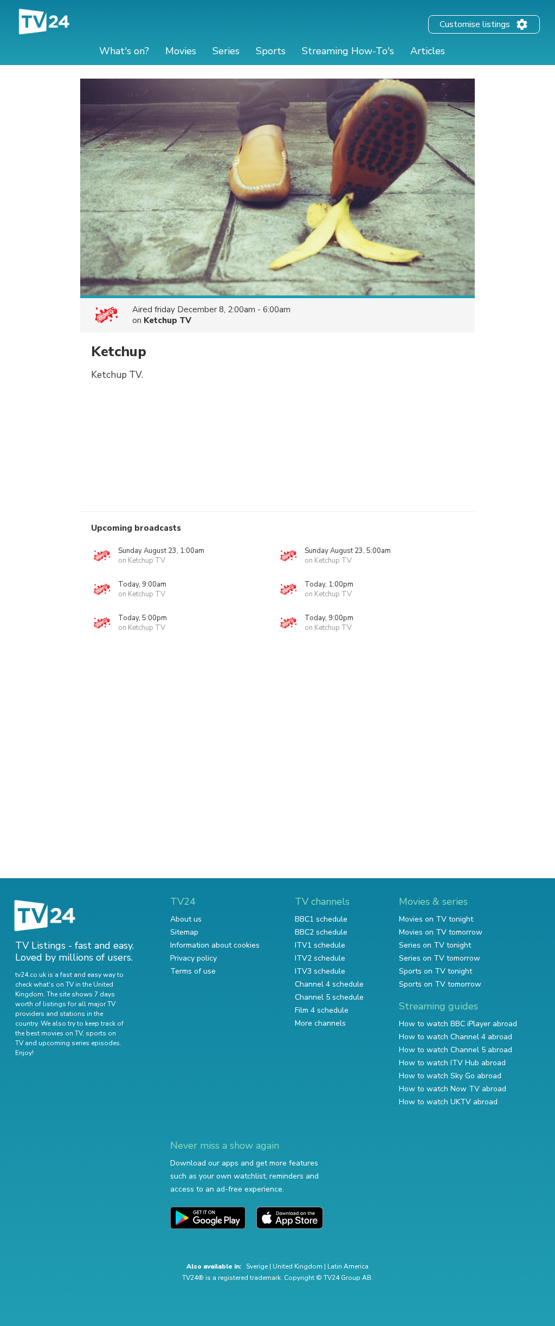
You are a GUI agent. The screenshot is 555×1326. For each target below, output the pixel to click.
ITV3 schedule (320, 971)
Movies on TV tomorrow (440, 932)
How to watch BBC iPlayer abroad (458, 1024)
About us (186, 919)
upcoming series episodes (79, 1043)
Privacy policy (193, 958)
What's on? (124, 50)
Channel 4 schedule (329, 984)
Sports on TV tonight (435, 971)
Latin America (348, 1266)
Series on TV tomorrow (439, 958)
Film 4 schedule (322, 1010)
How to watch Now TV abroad (452, 1089)
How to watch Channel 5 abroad (455, 1050)
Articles (427, 50)
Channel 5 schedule (329, 997)
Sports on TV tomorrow (440, 984)
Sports (271, 50)
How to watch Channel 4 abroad (455, 1037)
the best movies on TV (48, 1033)
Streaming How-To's (348, 50)
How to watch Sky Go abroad (450, 1076)
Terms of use (193, 971)
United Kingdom (297, 1266)
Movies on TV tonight (436, 919)
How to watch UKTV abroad (448, 1102)
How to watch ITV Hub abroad (452, 1063)
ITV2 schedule (320, 958)
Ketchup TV (167, 320)
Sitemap (184, 932)
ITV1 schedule (320, 945)
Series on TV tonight (435, 945)
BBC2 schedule (321, 932)
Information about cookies (215, 945)
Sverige (257, 1266)
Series (226, 50)
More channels (320, 1023)
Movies (180, 50)
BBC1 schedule (321, 919)
